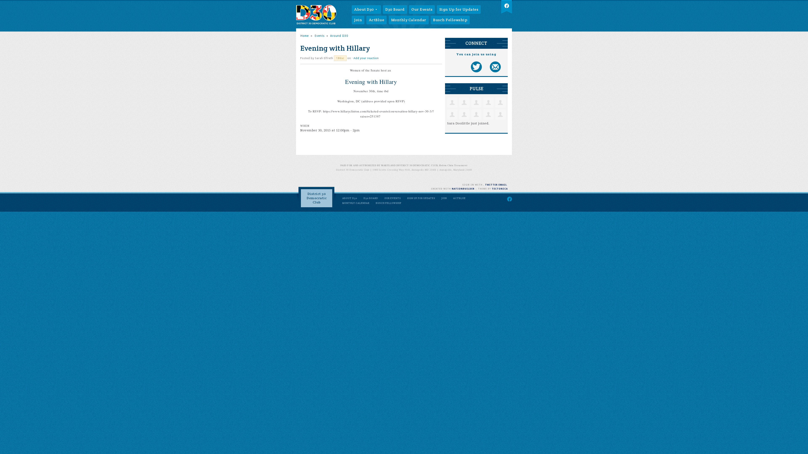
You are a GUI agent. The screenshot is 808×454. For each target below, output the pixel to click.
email (502, 184)
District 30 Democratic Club (317, 198)
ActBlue (376, 19)
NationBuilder (463, 188)
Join (358, 19)
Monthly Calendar (408, 19)
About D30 (364, 9)
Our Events (421, 9)
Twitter (491, 184)
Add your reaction (366, 58)
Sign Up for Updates (458, 9)
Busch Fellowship (450, 19)
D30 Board (395, 9)
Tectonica (500, 188)
